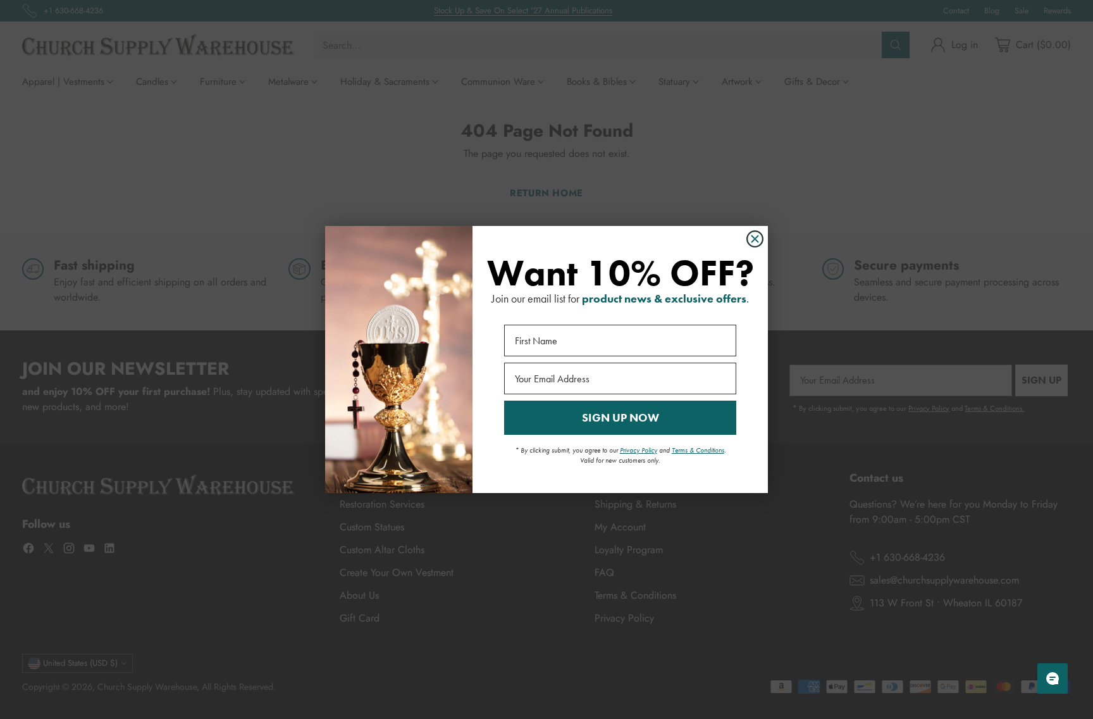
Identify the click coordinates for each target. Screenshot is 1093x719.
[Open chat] (1052, 678)
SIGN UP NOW (620, 417)
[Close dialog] (755, 239)
